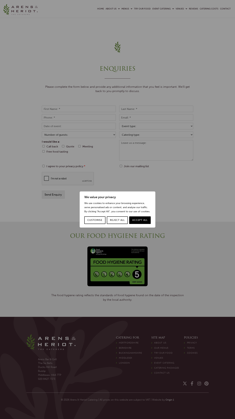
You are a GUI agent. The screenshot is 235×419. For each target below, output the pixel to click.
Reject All (117, 220)
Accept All (140, 220)
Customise (94, 220)
